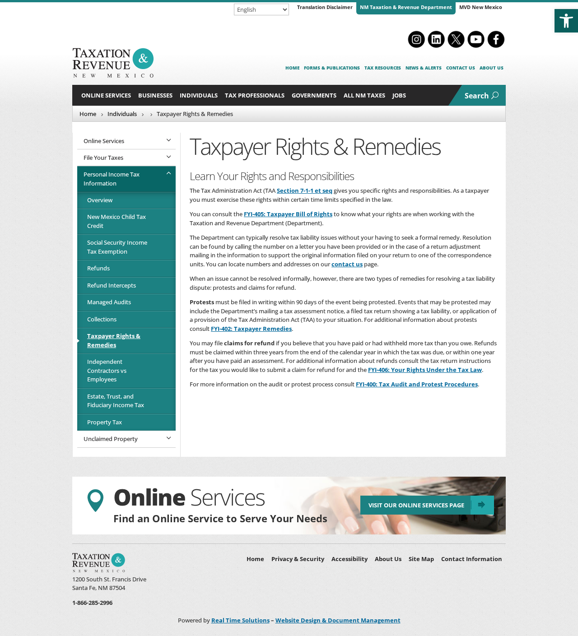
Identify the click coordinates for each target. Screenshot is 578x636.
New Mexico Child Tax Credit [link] (116, 221)
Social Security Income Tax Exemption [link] (117, 246)
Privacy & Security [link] (297, 559)
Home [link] (292, 68)
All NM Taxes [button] (364, 95)
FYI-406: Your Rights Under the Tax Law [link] (425, 370)
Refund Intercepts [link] (111, 285)
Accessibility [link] (349, 559)
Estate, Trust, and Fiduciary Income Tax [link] (115, 400)
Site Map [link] (421, 559)
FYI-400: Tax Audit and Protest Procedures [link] (417, 384)
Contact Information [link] (471, 559)
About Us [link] (491, 68)
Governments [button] (314, 95)
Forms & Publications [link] (332, 68)
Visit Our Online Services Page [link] (416, 505)
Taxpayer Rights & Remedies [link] (113, 340)
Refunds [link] (98, 268)
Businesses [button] (155, 95)
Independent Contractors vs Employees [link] (106, 370)
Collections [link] (102, 319)
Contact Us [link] (460, 68)
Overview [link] (99, 200)
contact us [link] (347, 264)
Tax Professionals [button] (254, 95)
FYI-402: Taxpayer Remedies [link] (251, 329)
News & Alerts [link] (424, 68)
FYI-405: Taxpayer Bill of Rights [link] (288, 214)
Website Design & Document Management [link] (338, 620)
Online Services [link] (106, 95)
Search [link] (477, 96)
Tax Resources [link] (382, 68)
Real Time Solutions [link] (240, 620)
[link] (566, 20)
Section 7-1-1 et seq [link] (304, 190)
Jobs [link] (399, 95)
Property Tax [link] (104, 422)
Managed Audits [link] (109, 302)
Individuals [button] (199, 95)
